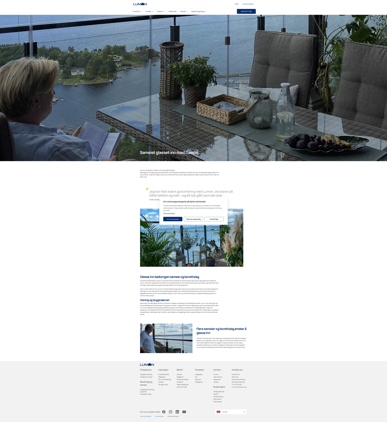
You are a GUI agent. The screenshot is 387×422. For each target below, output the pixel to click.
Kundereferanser (163, 374)
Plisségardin (199, 382)
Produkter (180, 382)
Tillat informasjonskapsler (172, 219)
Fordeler (161, 382)
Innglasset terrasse (146, 377)
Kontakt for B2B (182, 387)
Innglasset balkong (146, 374)
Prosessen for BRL (146, 394)
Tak (196, 377)
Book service (217, 399)
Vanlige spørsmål (218, 391)
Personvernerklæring (238, 379)
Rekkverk (198, 379)
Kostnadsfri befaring (238, 382)
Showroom (235, 377)
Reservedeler (217, 402)
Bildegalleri (161, 377)
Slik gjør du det (163, 384)
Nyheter (216, 382)
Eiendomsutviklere (183, 379)
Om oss (215, 374)
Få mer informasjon (169, 213)
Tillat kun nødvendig (193, 219)
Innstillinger (214, 219)
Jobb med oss (217, 377)
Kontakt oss (246, 11)
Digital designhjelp (182, 384)
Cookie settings (159, 416)
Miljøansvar (217, 379)
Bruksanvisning (218, 397)
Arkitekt (179, 374)
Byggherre (180, 377)
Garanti (215, 394)
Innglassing (198, 374)
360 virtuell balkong (164, 379)
